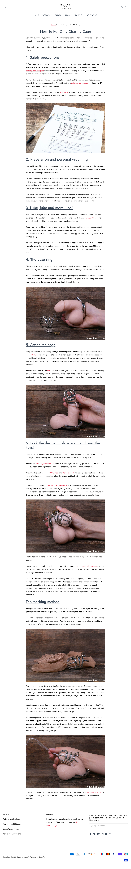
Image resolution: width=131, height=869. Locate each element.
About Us (78, 15)
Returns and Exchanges (12, 819)
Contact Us (92, 15)
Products (46, 15)
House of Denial (22, 857)
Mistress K (89, 218)
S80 (49, 370)
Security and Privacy (11, 829)
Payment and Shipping (12, 824)
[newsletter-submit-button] (125, 826)
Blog (67, 15)
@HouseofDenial (94, 792)
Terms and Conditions (12, 834)
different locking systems (56, 485)
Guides (58, 15)
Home (36, 15)
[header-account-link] (121, 7)
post (42, 71)
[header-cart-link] (124, 7)
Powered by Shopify (37, 857)
